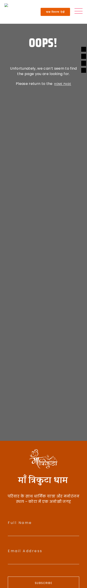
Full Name (20, 522)
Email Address (25, 551)
